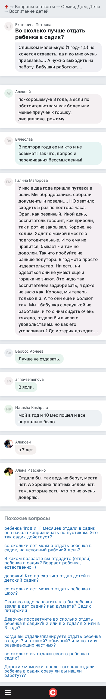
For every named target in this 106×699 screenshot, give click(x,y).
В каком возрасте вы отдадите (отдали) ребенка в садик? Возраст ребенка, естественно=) (47, 563)
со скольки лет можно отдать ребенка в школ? (48, 591)
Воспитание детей (29, 11)
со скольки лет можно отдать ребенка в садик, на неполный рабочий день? (48, 547)
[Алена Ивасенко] (9, 472)
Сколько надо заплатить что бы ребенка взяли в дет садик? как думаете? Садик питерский (48, 606)
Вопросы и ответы (35, 6)
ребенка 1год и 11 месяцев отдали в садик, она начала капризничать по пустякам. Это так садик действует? (51, 532)
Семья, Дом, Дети (80, 6)
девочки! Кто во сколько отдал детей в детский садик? (47, 578)
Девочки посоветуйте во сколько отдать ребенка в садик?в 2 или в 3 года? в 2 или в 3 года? (52, 623)
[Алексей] (9, 443)
